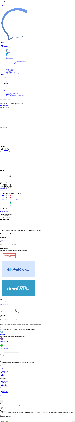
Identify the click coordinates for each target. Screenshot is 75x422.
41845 (3, 203)
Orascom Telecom (21, 199)
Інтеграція (3, 75)
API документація (13, 84)
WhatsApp (8, 52)
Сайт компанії (17, 312)
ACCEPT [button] (6, 421)
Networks (2, 196)
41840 (3, 202)
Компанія (3, 90)
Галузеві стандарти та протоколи (17, 88)
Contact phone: (2, 354)
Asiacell (12, 195)
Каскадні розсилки (5, 373)
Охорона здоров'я (4, 385)
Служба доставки (4, 382)
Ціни (3, 74)
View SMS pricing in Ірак (4, 211)
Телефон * (16, 310)
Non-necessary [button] (2, 410)
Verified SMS (4, 376)
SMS (7, 49)
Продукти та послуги (5, 46)
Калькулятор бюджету (14, 71)
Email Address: (2, 353)
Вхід (2, 5)
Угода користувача (3, 394)
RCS (7, 57)
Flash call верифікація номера (15, 69)
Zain (11, 199)
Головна (3, 45)
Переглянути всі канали (9, 58)
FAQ (11, 79)
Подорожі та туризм (5, 381)
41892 (3, 205)
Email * (16, 311)
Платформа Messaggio (5, 371)
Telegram (8, 53)
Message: (1, 361)
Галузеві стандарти (5, 392)
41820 (3, 199)
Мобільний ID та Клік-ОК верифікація (17, 68)
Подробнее (2, 251)
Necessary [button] (1, 407)
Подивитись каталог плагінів (4, 304)
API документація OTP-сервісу (15, 85)
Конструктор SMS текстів (14, 70)
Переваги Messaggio (15, 95)
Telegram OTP (9, 54)
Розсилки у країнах (13, 72)
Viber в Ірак (2, 105)
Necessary (2, 408)
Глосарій (13, 80)
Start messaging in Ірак (3, 188)
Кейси (11, 81)
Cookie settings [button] (3, 421)
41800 (3, 195)
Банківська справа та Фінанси (6, 383)
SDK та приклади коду (14, 86)
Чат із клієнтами (4, 372)
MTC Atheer (17, 199)
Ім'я (15, 309)
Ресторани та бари (5, 380)
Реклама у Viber (13, 73)
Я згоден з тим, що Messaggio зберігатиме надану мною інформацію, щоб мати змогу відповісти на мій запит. (17, 362)
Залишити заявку (6, 105)
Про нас (3, 368)
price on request (6, 150)
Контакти (9, 94)
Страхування (4, 384)
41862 (3, 204)
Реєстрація (3, 42)
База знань (11, 78)
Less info (5, 196)
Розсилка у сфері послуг (5, 386)
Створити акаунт (2, 240)
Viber (3, 374)
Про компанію (12, 93)
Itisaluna (11, 204)
